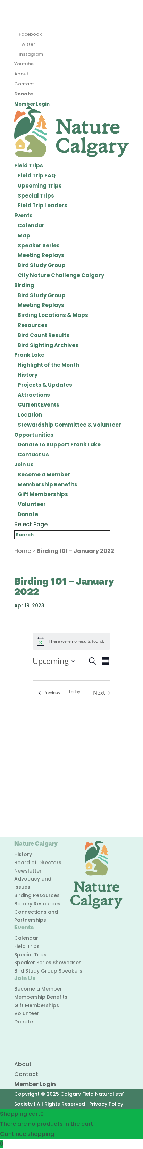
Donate (23, 94)
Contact (24, 84)
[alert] (72, 641)
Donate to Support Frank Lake (59, 444)
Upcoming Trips (40, 185)
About (21, 74)
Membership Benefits (47, 484)
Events (23, 215)
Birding (24, 285)
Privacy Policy (106, 1104)
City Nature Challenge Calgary (61, 275)
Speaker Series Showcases (48, 962)
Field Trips (28, 165)
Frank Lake (29, 354)
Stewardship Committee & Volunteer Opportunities (67, 429)
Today (74, 691)
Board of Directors (37, 862)
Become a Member (44, 474)
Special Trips (36, 195)
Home (22, 551)
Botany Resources (37, 903)
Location (30, 414)
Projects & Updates (45, 385)
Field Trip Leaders (42, 205)
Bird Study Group (42, 265)
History (27, 375)
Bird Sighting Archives (48, 345)
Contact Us (33, 454)
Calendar (31, 225)
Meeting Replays (41, 255)
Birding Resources (37, 895)
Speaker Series (39, 245)
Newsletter (28, 870)
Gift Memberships (43, 494)
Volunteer (32, 504)
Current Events (38, 404)
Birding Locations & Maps (53, 315)
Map (24, 235)
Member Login (32, 104)
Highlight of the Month (48, 364)
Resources (33, 325)
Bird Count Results (43, 335)
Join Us (24, 464)
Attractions (34, 395)
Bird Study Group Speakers (48, 970)
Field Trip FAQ (37, 175)
